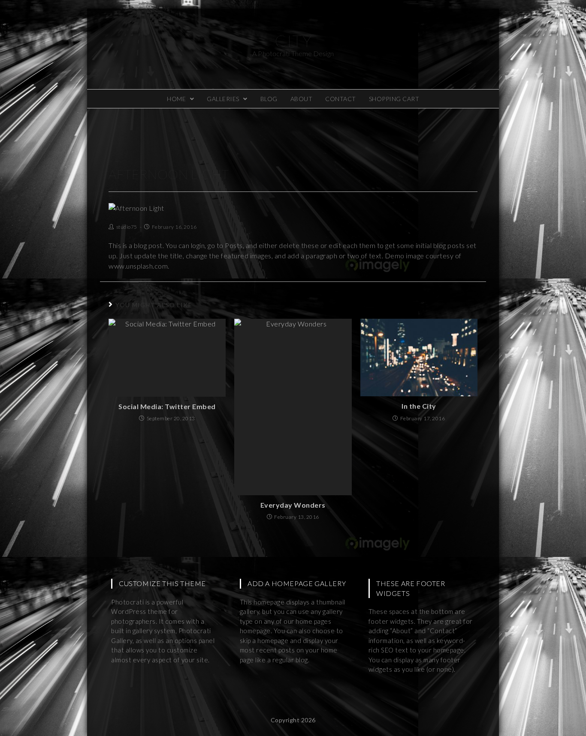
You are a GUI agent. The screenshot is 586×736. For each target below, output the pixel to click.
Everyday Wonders (293, 505)
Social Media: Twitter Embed (167, 406)
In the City (419, 406)
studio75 (126, 227)
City (293, 44)
